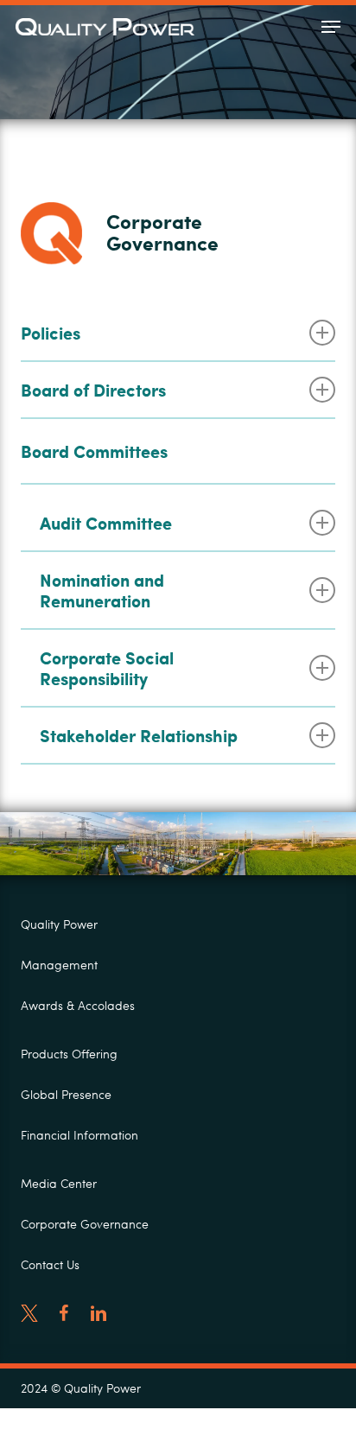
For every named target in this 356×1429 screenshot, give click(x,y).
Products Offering (69, 1053)
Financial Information (79, 1135)
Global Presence (66, 1094)
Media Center (59, 1183)
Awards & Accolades (78, 1005)
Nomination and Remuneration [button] (102, 590)
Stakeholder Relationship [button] (139, 735)
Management (59, 964)
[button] (330, 26)
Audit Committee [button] (106, 523)
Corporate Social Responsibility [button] (107, 667)
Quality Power (59, 924)
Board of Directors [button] (93, 390)
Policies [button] (50, 333)
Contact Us (50, 1264)
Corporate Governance (85, 1224)
